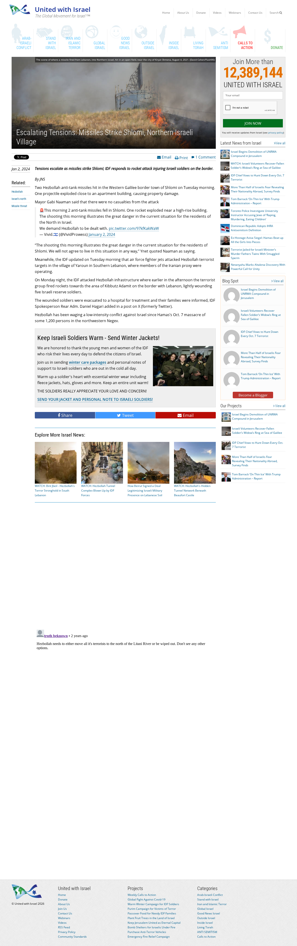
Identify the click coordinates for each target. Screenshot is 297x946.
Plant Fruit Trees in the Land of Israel (151, 918)
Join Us (62, 909)
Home (166, 13)
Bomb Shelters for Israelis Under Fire (151, 927)
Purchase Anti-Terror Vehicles (147, 932)
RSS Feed (64, 927)
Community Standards (72, 937)
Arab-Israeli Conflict (210, 895)
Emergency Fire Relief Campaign (149, 937)
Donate (201, 13)
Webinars (235, 13)
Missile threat (19, 206)
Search (274, 13)
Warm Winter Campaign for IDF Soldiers (153, 904)
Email (166, 157)
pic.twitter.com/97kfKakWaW (134, 228)
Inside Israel (205, 923)
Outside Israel (206, 918)
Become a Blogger (253, 395)
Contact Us (255, 13)
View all (280, 143)
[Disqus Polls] (125, 565)
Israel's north (19, 199)
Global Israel (205, 909)
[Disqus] (125, 686)
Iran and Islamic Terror (212, 904)
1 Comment (205, 157)
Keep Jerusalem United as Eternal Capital (154, 923)
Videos (217, 13)
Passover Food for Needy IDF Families (152, 913)
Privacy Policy (66, 932)
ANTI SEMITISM (207, 932)
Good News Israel (208, 913)
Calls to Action (206, 937)
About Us (183, 13)
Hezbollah (17, 191)
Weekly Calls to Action (142, 895)
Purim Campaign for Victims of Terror (152, 909)
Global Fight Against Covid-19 (146, 899)
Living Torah (205, 927)
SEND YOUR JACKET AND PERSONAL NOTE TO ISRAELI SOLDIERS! (95, 399)
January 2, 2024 (102, 234)
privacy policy (275, 132)
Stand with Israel (208, 899)
